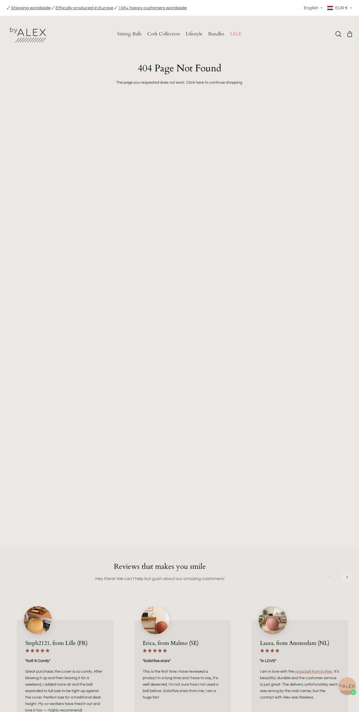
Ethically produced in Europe (84, 8)
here (200, 82)
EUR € (341, 8)
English (311, 8)
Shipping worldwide (30, 8)
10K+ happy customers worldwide (152, 8)
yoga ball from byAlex (313, 671)
